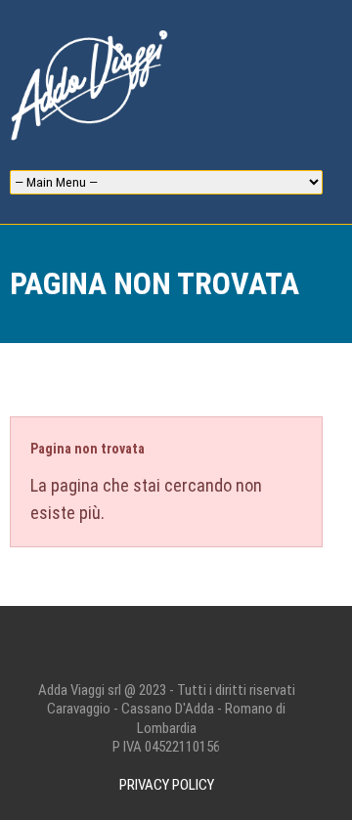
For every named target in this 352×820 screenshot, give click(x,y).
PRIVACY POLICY (166, 785)
